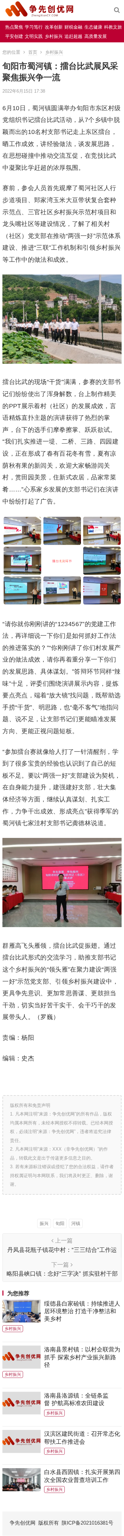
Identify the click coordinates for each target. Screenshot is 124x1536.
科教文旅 (113, 27)
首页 (32, 52)
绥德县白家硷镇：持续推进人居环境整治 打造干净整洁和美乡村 (82, 1311)
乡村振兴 (54, 36)
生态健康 (93, 27)
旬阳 (59, 1223)
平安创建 (14, 36)
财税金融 (73, 27)
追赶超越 (73, 36)
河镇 (75, 1223)
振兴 (44, 1223)
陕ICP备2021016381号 (87, 1523)
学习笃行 (34, 27)
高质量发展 (95, 36)
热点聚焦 (14, 27)
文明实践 (34, 36)
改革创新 (54, 27)
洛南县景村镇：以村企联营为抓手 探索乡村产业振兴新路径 (82, 1357)
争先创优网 (22, 1523)
